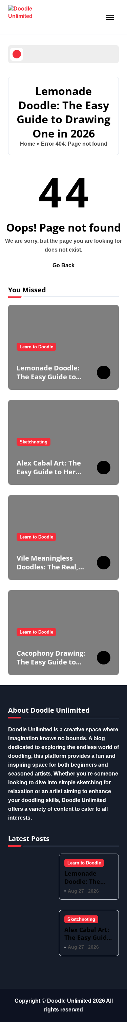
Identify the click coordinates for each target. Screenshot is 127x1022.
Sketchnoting (33, 441)
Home (27, 144)
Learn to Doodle (36, 346)
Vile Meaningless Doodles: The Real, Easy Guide (47, 566)
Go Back (63, 265)
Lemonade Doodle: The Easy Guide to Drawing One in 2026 (51, 376)
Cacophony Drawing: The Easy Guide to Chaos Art (51, 662)
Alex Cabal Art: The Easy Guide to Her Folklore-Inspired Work (49, 476)
